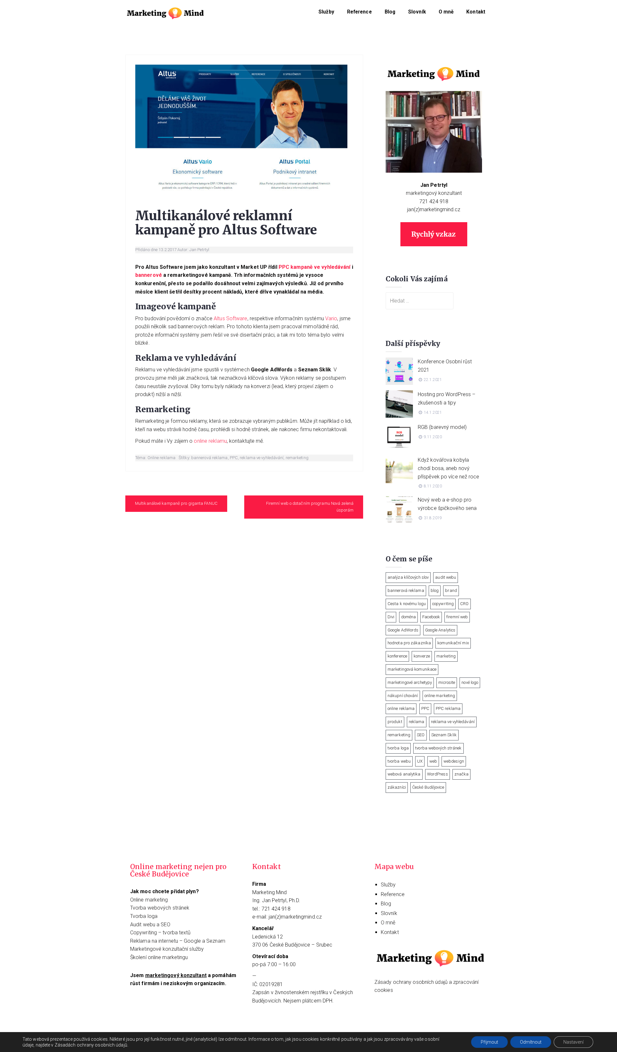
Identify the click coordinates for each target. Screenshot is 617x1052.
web (433, 761)
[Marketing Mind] (165, 12)
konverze (422, 656)
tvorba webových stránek (438, 748)
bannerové (148, 275)
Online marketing (149, 900)
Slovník (417, 12)
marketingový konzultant (434, 193)
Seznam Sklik (444, 734)
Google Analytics (440, 630)
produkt (395, 721)
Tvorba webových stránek (159, 908)
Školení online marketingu (159, 957)
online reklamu (210, 441)
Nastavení (573, 1042)
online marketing (440, 695)
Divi (391, 616)
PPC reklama (448, 708)
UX (420, 761)
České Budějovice (428, 787)
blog (435, 590)
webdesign (453, 761)
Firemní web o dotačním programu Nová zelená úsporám (309, 506)
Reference (359, 12)
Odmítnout (530, 1042)
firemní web (457, 616)
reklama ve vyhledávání (261, 457)
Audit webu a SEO (150, 924)
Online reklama (161, 457)
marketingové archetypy (410, 682)
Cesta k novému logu (407, 603)
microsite (446, 682)
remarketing (297, 457)
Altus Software (230, 318)
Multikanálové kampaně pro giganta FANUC (176, 503)
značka (461, 774)
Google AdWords (403, 630)
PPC (234, 457)
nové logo (469, 682)
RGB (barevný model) (442, 427)
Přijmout (489, 1042)
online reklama (401, 708)
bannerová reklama (209, 457)
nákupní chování (403, 695)
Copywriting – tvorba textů (160, 933)
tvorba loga (398, 748)
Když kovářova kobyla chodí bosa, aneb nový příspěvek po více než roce (448, 468)
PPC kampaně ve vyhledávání (315, 267)
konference (397, 656)
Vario (331, 318)
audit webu (445, 577)
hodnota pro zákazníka (409, 642)
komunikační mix (453, 642)
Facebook (431, 616)
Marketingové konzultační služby (167, 949)
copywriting (443, 603)
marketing (446, 656)
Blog (390, 12)
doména (408, 616)
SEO (421, 734)
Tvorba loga (143, 916)
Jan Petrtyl (199, 249)
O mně (446, 12)
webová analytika (404, 774)
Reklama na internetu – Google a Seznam (177, 941)
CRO (464, 603)
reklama (417, 721)
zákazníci (397, 787)
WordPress (437, 774)
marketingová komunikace (412, 669)
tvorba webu (399, 761)
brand (451, 590)
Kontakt (475, 12)
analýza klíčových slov (408, 577)
